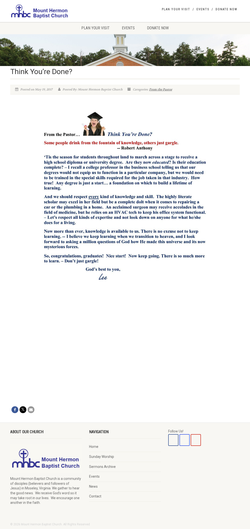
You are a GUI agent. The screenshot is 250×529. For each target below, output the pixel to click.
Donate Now (226, 9)
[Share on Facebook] (14, 409)
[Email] (31, 409)
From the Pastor (160, 89)
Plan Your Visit (176, 9)
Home (93, 447)
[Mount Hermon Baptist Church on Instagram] (184, 440)
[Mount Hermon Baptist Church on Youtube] (196, 440)
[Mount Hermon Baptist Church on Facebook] (173, 440)
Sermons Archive (102, 467)
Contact (95, 496)
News (93, 486)
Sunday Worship (101, 457)
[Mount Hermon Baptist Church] (46, 11)
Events (203, 9)
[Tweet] (23, 409)
